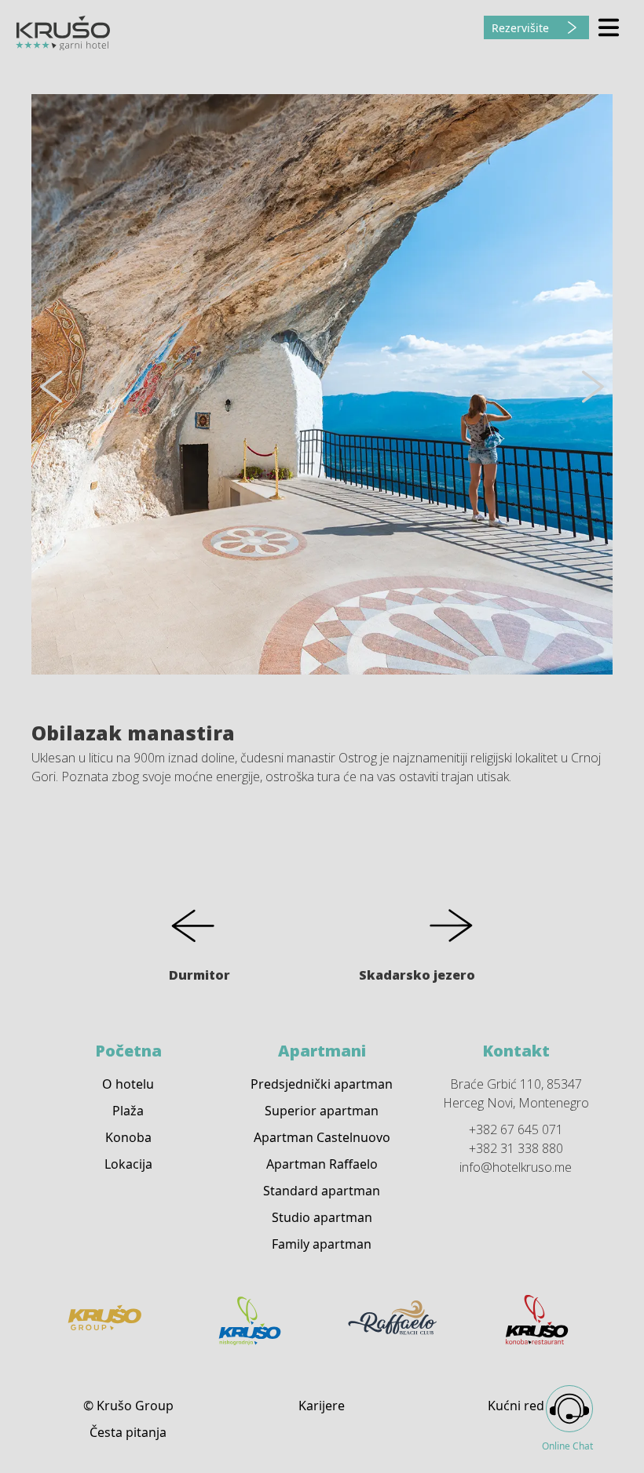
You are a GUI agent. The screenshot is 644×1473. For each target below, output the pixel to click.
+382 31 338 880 (516, 1148)
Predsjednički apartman (322, 1084)
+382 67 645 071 (516, 1129)
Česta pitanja (128, 1432)
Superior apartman (322, 1110)
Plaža (128, 1110)
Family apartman (321, 1244)
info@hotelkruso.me (515, 1167)
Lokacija (128, 1164)
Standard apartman (321, 1190)
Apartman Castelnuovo (322, 1137)
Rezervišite (520, 27)
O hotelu (128, 1084)
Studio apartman (322, 1217)
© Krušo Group (128, 1405)
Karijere (321, 1405)
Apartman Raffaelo (322, 1164)
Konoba (128, 1137)
